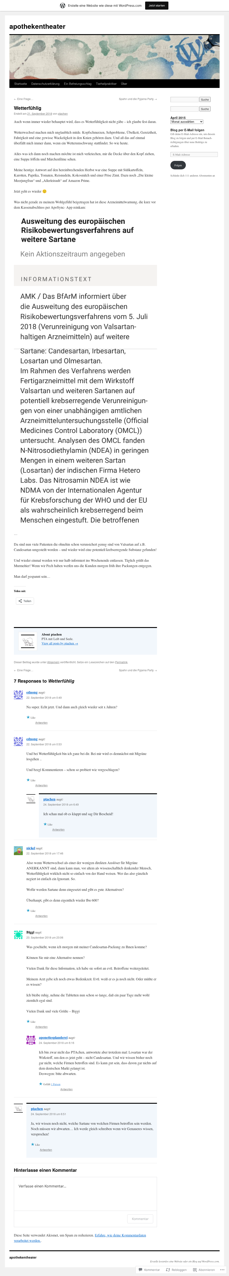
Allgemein (53, 662)
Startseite (20, 83)
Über (124, 83)
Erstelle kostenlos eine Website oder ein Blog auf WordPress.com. (185, 1261)
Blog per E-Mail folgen (187, 130)
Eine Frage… (23, 99)
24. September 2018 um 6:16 (56, 1043)
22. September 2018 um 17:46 (44, 853)
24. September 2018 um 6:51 (48, 1114)
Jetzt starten (157, 5)
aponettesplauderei (53, 1037)
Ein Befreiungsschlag (77, 83)
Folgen (178, 165)
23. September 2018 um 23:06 (44, 937)
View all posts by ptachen (60, 643)
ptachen (63, 113)
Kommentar (140, 1219)
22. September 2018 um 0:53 (44, 744)
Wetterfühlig (27, 107)
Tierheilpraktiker (106, 83)
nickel (30, 847)
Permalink (121, 662)
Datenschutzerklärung (45, 83)
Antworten (41, 722)
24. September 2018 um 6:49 (61, 804)
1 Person (55, 1084)
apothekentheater (37, 26)
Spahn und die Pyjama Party (138, 99)
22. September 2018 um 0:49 (44, 697)
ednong (32, 692)
